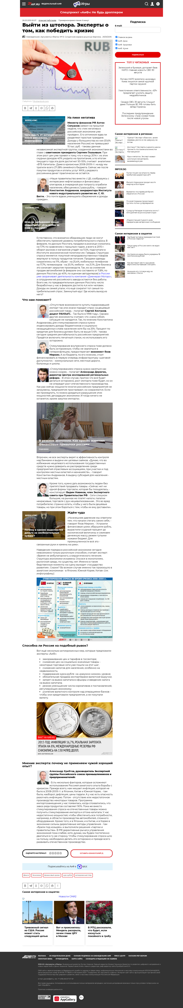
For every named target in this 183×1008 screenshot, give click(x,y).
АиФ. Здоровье (125, 45)
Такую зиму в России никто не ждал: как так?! (143, 246)
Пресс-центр (119, 956)
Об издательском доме (59, 956)
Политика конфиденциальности (50, 989)
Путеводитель (62, 959)
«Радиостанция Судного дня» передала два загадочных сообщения (143, 221)
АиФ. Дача (122, 41)
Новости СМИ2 (67, 896)
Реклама (42, 956)
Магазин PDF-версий (138, 956)
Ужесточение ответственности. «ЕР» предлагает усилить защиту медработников (138, 93)
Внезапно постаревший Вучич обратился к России (140, 193)
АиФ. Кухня (123, 48)
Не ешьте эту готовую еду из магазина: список (140, 272)
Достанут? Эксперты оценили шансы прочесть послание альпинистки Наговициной (143, 149)
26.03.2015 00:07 (29, 20)
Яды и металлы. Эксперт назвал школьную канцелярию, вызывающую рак (141, 158)
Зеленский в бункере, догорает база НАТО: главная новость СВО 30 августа (138, 70)
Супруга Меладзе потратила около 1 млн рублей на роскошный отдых (142, 212)
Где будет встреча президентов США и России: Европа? (143, 238)
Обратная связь (45, 959)
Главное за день (125, 37)
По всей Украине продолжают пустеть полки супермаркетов (140, 202)
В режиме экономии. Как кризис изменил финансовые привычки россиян (72, 442)
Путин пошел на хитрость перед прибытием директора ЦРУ (140, 174)
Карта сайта (77, 959)
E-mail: (118, 25)
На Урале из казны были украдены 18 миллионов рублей (143, 255)
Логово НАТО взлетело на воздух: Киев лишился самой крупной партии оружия (138, 81)
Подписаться (138, 55)
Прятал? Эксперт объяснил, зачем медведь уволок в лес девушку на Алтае (142, 140)
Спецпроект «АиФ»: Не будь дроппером (91, 12)
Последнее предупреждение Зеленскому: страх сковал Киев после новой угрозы (138, 116)
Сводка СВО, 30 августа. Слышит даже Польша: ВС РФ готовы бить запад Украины (138, 104)
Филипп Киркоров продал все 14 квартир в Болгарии (141, 183)
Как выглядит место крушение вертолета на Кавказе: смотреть (141, 263)
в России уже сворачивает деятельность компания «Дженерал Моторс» (74, 275)
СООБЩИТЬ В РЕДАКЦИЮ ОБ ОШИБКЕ (101, 959)
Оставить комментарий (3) (91, 853)
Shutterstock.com (41, 101)
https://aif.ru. (46, 985)
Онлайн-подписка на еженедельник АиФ (92, 956)
